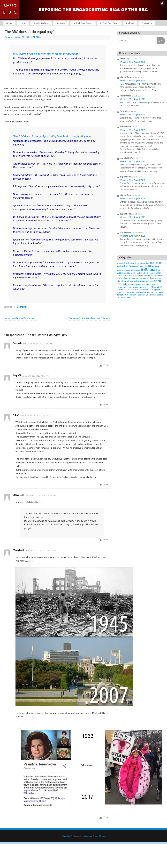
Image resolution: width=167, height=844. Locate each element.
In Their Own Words (109, 23)
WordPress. (100, 836)
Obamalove (149, 281)
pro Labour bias (139, 287)
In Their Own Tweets (83, 23)
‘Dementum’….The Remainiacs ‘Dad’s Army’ (89, 318)
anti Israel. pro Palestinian (127, 266)
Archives (130, 23)
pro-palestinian (143, 284)
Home (9, 23)
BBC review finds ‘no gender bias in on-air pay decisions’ (46, 54)
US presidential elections (126, 297)
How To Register (40, 23)
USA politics (129, 295)
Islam (155, 278)
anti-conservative (140, 263)
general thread (137, 278)
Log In (22, 23)
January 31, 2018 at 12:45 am (35, 416)
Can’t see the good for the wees (20, 318)
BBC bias (37, 37)
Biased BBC (151, 276)
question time (123, 292)
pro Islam (127, 287)
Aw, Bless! (61, 23)
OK (159, 40)
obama (132, 281)
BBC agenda (135, 270)
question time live (137, 292)
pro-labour (131, 285)
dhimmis (127, 278)
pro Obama (152, 287)
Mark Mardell (123, 281)
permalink (21, 307)
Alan (10, 37)
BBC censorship (150, 273)
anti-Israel (156, 263)
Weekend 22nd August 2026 (132, 62)
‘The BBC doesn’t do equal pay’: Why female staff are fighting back (52, 136)
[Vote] (100, 365)
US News (150, 295)
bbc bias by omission (135, 273)
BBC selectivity (137, 276)
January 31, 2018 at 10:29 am (41, 496)
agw (118, 263)
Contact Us (147, 23)
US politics (158, 295)
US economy (140, 295)
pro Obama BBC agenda (150, 290)
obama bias (140, 281)
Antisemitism (143, 266)
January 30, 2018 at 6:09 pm (37, 344)
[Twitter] (162, 3)
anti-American (126, 263)
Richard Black (153, 292)
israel (160, 278)
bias (145, 276)
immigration (148, 278)
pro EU (153, 285)
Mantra (88, 836)
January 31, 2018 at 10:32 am (41, 551)
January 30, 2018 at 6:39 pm (37, 376)
